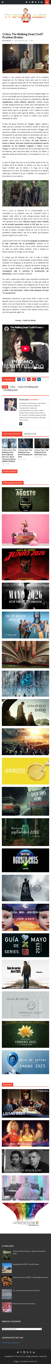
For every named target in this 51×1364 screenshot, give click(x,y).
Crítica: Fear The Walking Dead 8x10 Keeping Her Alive (25, 453)
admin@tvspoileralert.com (28, 1361)
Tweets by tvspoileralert (11, 1343)
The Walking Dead (10, 390)
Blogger (16, 1361)
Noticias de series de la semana (24, 1304)
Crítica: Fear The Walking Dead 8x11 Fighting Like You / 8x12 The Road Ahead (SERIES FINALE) (9, 455)
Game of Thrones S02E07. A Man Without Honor (30, 1277)
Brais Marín (7, 41)
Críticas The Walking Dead (28, 387)
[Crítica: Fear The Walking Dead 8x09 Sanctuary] (41, 443)
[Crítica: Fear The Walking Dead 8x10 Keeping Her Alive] (25, 443)
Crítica (12, 387)
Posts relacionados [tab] (12, 434)
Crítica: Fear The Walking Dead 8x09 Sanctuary (41, 452)
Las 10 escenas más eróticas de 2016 (26, 1290)
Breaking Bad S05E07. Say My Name (26, 1264)
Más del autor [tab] (30, 434)
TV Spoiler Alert (19, 1356)
